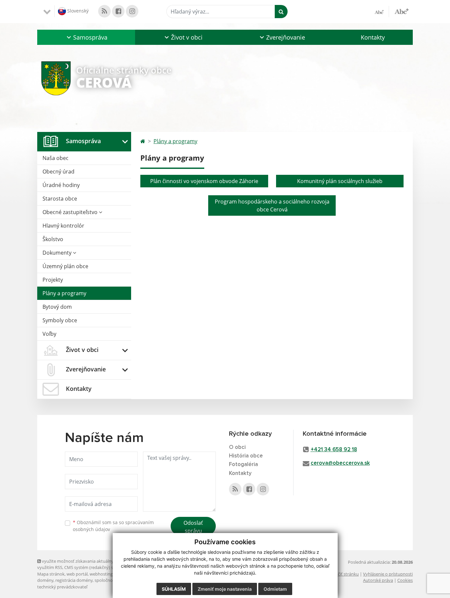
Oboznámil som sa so (113, 525)
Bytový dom (57, 306)
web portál (77, 574)
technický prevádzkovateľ (62, 587)
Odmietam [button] (275, 589)
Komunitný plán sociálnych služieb (339, 181)
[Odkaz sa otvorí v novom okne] (104, 11)
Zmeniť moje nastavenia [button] (225, 589)
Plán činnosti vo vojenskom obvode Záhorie (204, 181)
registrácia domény (74, 580)
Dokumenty (57, 252)
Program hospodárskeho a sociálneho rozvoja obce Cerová (272, 205)
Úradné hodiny (61, 185)
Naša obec (55, 158)
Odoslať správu (193, 526)
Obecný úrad (58, 171)
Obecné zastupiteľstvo (70, 212)
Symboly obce (59, 320)
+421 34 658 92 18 (334, 450)
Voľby (49, 333)
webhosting (101, 574)
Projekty (52, 279)
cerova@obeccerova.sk (340, 463)
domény (45, 580)
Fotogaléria (243, 464)
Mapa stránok (51, 574)
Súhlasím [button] (174, 589)
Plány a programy (64, 293)
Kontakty (373, 37)
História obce (246, 456)
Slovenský (77, 11)
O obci (237, 447)
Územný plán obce (65, 266)
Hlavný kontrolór (63, 225)
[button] (86, 37)
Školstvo (52, 239)
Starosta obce (59, 198)
